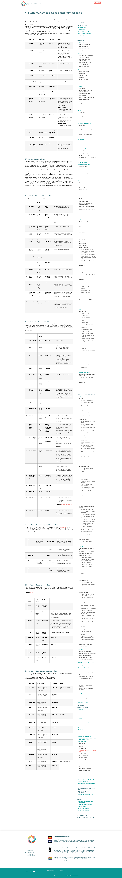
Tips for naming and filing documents (87, 155)
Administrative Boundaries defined (86, 682)
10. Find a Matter (82, 761)
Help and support (82, 707)
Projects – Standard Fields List (88, 345)
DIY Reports (80, 546)
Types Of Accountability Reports (86, 655)
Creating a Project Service (86, 168)
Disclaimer (49, 871)
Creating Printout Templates (87, 249)
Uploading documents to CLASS (86, 149)
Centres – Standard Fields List (88, 353)
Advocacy (88, 3)
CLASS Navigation (82, 29)
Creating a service (83, 88)
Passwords (81, 387)
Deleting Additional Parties (86, 143)
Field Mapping (84, 327)
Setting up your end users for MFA (86, 226)
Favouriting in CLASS (82, 162)
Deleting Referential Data (84, 141)
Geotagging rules (83, 674)
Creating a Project (83, 166)
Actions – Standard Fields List (88, 350)
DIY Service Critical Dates (86, 566)
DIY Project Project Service (86, 562)
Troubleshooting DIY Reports (85, 644)
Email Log (81, 237)
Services (80, 86)
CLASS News (80, 705)
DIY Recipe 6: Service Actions (87, 610)
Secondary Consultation (84, 106)
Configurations (84, 272)
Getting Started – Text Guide (84, 31)
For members (79, 3)
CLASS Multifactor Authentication (85, 720)
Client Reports (82, 398)
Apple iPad (83, 288)
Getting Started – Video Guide (84, 33)
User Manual (81, 40)
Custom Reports (82, 235)
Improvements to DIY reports (84, 721)
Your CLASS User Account (83, 35)
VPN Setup (81, 297)
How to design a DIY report (86, 582)
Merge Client (82, 232)
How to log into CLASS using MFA (86, 224)
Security (80, 219)
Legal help (71, 3)
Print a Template (82, 245)
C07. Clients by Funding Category (88, 415)
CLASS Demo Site (82, 806)
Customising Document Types (85, 151)
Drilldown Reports (83, 695)
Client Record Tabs (83, 75)
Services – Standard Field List (88, 338)
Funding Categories (86, 317)
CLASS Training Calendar (83, 812)
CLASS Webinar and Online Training (85, 804)
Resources (80, 733)
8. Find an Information (84, 757)
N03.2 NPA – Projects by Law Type (88, 521)
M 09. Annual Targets (85, 498)
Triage (79, 180)
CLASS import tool (82, 815)
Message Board (82, 243)
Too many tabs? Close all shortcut (85, 178)
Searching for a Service (84, 99)
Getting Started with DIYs (84, 580)
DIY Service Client (84, 575)
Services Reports (82, 419)
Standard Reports (82, 396)
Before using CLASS (82, 27)
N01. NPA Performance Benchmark (88, 514)
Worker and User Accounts (84, 372)
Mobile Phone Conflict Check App (86, 295)
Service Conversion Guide (84, 770)
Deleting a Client (83, 81)
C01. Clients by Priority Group (87, 400)
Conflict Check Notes (83, 46)
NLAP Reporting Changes (83, 725)
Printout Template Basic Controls (88, 254)
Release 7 (80, 727)
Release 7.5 (80, 729)
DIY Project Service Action (86, 564)
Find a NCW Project (83, 764)
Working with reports (82, 693)
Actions (61, 310)
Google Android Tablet (85, 290)
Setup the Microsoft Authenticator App (86, 779)
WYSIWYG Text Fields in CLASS (84, 193)
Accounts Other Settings (84, 389)
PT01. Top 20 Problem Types (86, 541)
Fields (79, 309)
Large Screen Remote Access (85, 284)
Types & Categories (85, 313)
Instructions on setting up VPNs (86, 302)
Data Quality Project (82, 665)
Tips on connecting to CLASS (85, 817)
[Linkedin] (30, 871)
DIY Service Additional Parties (87, 570)
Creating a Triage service (84, 185)
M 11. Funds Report (85, 502)
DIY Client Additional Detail (87, 557)
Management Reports (84, 466)
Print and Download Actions (85, 119)
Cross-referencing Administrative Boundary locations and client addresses (86, 685)
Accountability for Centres (85, 651)
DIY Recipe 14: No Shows (86, 631)
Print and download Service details (86, 97)
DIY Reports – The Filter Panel (87, 589)
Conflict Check (81, 42)
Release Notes (81, 715)
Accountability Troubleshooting (86, 659)
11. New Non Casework (84, 762)
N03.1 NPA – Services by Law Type (88, 519)
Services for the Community (84, 164)
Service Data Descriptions (84, 101)
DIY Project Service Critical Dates (88, 577)
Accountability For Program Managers (87, 653)
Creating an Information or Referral (86, 55)
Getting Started (82, 25)
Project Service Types (85, 169)
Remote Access (81, 282)
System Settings (81, 268)
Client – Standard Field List (87, 333)
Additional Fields (83, 646)
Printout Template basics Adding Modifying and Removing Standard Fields (88, 257)
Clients (79, 69)
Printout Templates (83, 247)
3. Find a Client (82, 748)
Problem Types (85, 322)
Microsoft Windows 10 (85, 292)
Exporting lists (82, 265)
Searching (80, 195)
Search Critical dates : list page (87, 130)
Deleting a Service (83, 95)
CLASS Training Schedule (83, 808)
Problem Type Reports (84, 539)
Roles (80, 386)
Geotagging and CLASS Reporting (86, 672)
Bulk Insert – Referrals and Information (87, 234)
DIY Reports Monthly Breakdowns (86, 551)
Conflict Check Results (84, 48)
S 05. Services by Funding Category (88, 433)
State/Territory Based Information (83, 792)
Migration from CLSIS (83, 766)
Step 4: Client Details (83, 64)
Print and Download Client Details (86, 83)
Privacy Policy (55, 871)
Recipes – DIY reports (84, 592)
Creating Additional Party (84, 93)
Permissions (82, 279)
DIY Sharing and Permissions (85, 553)
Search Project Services (86, 171)
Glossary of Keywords (82, 777)
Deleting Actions (83, 117)
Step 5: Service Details (84, 66)
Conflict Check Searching (84, 44)
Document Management (83, 148)
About (63, 3)
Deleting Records (82, 139)
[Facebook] (34, 871)
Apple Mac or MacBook (85, 286)
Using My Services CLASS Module (86, 103)
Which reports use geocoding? (86, 676)
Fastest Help (80, 709)
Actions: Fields (82, 114)
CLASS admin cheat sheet (83, 217)
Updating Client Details (84, 79)
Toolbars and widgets (84, 698)
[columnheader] (26, 40)
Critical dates (82, 125)
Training (79, 799)
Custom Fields (82, 360)
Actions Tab (63, 527)
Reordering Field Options (87, 324)
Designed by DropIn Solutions (72, 875)
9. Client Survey (82, 759)
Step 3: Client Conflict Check (85, 62)
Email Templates (83, 239)
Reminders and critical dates (84, 123)
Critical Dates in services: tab (87, 127)
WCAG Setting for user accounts (86, 384)
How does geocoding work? (87, 678)
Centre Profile (82, 270)
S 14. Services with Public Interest (88, 459)
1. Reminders (82, 743)
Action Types (82, 112)
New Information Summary (85, 768)
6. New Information (83, 755)
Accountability (81, 649)
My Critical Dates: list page (86, 129)
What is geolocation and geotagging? (87, 670)
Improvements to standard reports (85, 723)
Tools (79, 230)
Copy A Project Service (85, 173)
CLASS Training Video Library (84, 810)
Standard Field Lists (85, 331)
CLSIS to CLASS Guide (82, 741)
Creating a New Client (84, 71)
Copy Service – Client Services (85, 104)
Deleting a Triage (83, 187)
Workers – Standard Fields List (88, 352)
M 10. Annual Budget (85, 500)
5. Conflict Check (83, 753)
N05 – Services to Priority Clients (88, 529)
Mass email (81, 241)
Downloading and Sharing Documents (87, 153)
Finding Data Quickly (84, 50)
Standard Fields (82, 311)
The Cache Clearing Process (84, 781)
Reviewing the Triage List (84, 189)
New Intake (80, 53)
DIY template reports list (84, 555)
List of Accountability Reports (85, 657)
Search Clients (82, 73)
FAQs (78, 38)
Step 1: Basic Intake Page (84, 57)
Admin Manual (81, 216)
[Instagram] (27, 871)
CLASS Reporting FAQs (83, 702)
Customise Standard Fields (86, 329)
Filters (80, 696)
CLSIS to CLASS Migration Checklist (85, 774)
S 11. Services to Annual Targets (87, 454)
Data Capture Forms (82, 775)
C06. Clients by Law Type (86, 413)
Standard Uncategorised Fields (88, 355)
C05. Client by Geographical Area (88, 412)
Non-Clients (81, 77)
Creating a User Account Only (87, 377)
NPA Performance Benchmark (87, 509)
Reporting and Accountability (86, 394)
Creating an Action (83, 116)
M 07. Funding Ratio (85, 493)
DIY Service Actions (85, 568)
